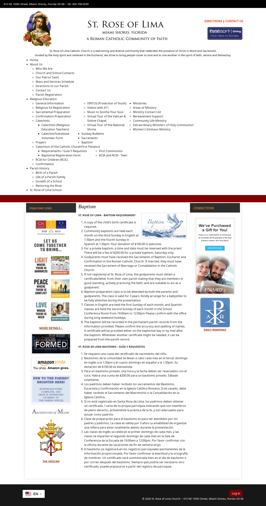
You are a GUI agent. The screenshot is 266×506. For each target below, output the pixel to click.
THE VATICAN (51, 461)
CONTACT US (234, 21)
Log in (236, 493)
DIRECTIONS (213, 21)
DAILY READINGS (215, 329)
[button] (36, 64)
